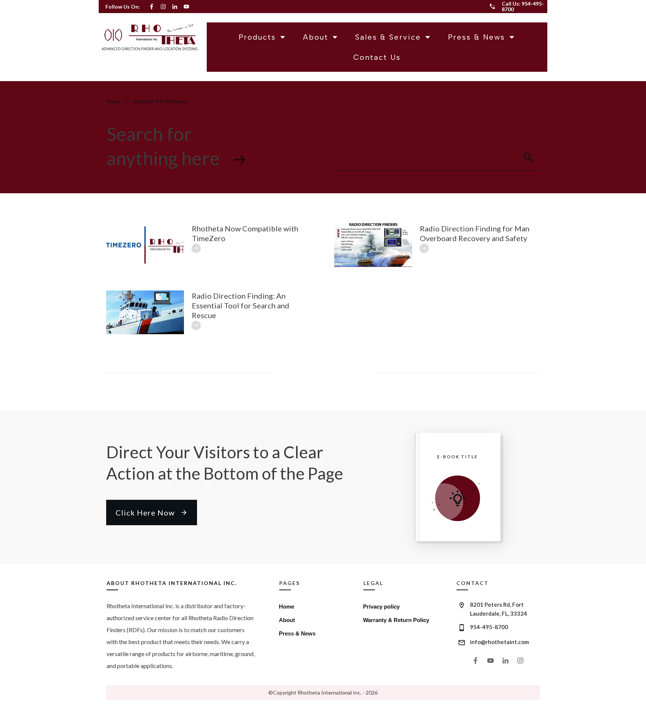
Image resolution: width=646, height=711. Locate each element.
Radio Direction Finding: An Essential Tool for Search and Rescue (240, 305)
